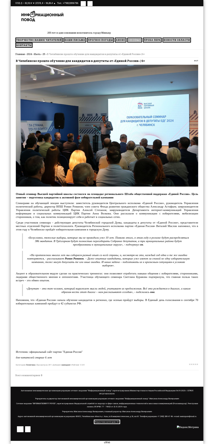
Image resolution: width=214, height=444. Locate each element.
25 (44, 54)
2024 (29, 54)
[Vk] (83, 3)
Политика (30, 365)
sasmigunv (65, 365)
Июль (37, 54)
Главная (20, 54)
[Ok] (90, 3)
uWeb (107, 442)
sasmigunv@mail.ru (188, 416)
